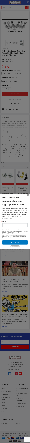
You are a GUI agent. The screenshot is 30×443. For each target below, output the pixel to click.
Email (4, 221)
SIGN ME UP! (15, 242)
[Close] (28, 195)
